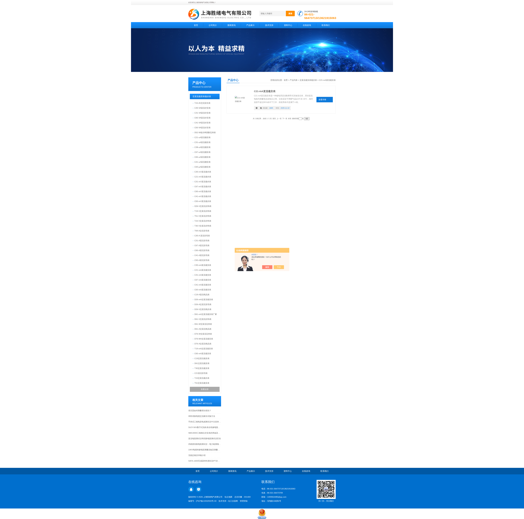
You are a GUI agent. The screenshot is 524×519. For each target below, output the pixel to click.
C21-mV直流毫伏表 (202, 177)
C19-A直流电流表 (201, 294)
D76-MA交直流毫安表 (203, 339)
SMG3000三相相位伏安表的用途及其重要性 (204, 433)
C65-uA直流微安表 (202, 157)
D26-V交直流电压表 (202, 309)
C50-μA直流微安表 (202, 167)
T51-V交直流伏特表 (202, 216)
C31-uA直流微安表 (202, 142)
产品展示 (250, 25)
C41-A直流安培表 (201, 255)
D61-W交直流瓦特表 (203, 324)
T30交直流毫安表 (201, 368)
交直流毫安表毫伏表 (202, 96)
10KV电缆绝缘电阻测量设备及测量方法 (204, 450)
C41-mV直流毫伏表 (202, 196)
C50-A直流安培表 (201, 260)
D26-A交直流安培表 (202, 304)
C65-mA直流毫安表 (202, 353)
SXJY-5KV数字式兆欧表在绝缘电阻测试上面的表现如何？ (204, 427)
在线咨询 (307, 25)
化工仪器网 (233, 501)
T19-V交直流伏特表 (202, 211)
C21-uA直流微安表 (202, 137)
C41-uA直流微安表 (202, 162)
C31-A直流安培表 (201, 240)
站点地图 (228, 497)
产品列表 (293, 80)
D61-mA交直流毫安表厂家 (205, 314)
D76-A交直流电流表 (202, 344)
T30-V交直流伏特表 (202, 226)
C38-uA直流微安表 (202, 147)
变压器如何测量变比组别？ (199, 410)
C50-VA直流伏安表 (202, 127)
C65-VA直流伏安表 (202, 118)
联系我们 (326, 25)
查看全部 (205, 389)
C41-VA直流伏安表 (202, 123)
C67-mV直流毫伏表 (202, 186)
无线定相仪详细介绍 (197, 455)
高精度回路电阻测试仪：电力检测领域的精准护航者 (204, 444)
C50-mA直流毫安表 (202, 290)
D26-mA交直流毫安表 (203, 299)
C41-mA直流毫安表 (202, 285)
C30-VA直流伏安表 (202, 108)
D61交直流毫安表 (201, 363)
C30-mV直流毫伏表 (202, 172)
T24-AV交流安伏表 (202, 103)
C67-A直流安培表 (201, 245)
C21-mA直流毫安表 (202, 270)
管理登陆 (244, 501)
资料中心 (288, 25)
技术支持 (269, 25)
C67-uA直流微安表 (202, 152)
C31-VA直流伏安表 (202, 113)
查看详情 (322, 100)
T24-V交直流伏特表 (202, 221)
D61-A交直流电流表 (202, 329)
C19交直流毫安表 (201, 358)
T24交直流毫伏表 (201, 378)
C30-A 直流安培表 (202, 236)
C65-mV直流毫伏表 (202, 191)
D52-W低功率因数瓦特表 (205, 132)
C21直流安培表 (201, 373)
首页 (196, 25)
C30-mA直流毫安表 (202, 265)
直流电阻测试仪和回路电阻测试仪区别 (204, 438)
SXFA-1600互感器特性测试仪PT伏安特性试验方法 (204, 461)
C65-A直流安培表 (201, 250)
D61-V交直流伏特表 (202, 319)
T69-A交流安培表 (201, 231)
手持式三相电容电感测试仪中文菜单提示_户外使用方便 (204, 422)
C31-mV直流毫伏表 (202, 182)
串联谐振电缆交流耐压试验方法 (201, 416)
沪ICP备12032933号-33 (206, 501)
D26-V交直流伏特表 (202, 206)
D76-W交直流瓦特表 (203, 334)
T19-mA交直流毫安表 (203, 349)
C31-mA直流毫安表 (202, 275)
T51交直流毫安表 (201, 383)
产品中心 (199, 83)
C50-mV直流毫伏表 (202, 201)
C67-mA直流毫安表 (202, 280)
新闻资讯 (231, 25)
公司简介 (213, 25)
